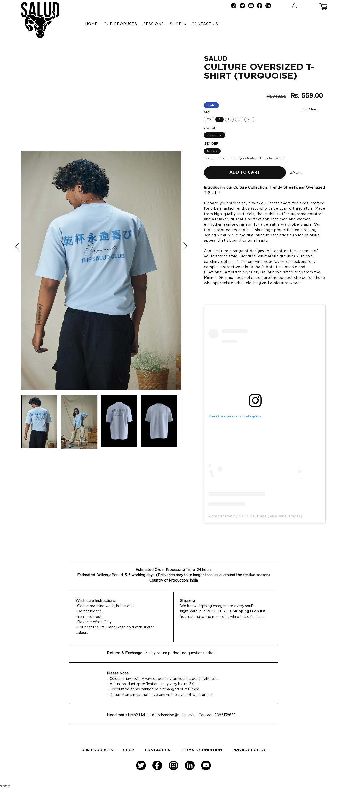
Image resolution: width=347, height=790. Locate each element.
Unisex (212, 151)
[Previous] (17, 246)
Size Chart (309, 109)
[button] (323, 5)
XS (209, 119)
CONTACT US (157, 750)
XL (249, 119)
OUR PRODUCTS (97, 750)
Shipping (234, 158)
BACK (295, 172)
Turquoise (214, 135)
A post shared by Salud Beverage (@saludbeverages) (255, 516)
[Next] (185, 246)
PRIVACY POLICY (249, 750)
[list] (101, 270)
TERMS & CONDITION (201, 750)
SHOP (128, 750)
